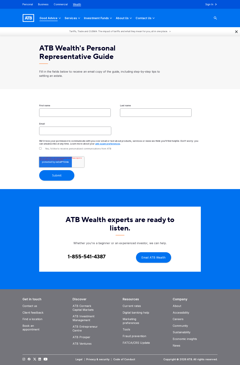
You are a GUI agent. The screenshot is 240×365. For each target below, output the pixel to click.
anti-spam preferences (107, 143)
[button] (236, 31)
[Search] (218, 18)
